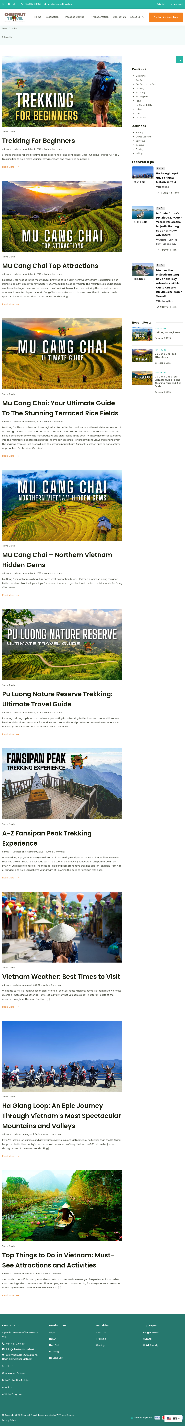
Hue (138, 113)
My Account (177, 4)
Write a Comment (53, 149)
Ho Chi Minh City (144, 105)
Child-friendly (151, 1345)
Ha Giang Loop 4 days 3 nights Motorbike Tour (167, 178)
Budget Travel (151, 1332)
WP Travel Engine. (65, 1415)
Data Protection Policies (15, 1380)
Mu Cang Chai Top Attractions (50, 265)
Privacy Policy (9, 1420)
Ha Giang (140, 92)
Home (37, 17)
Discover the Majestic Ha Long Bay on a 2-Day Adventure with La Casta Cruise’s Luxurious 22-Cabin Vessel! (169, 283)
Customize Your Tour (166, 17)
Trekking (101, 1338)
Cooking (140, 145)
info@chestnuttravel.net (60, 4)
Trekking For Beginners (38, 140)
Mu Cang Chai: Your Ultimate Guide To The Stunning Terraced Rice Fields (168, 381)
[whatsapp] (9, 4)
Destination (52, 17)
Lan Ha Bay (141, 117)
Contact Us (119, 17)
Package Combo (74, 17)
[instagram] (3, 4)
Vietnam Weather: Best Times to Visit (61, 976)
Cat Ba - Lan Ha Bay (146, 84)
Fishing (139, 153)
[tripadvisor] (14, 4)
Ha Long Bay (142, 96)
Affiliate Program (12, 1394)
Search (179, 59)
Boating (139, 132)
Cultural (147, 1338)
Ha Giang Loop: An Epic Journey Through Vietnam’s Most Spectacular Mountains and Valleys (61, 1115)
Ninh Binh (54, 1345)
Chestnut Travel (29, 1415)
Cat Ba (139, 80)
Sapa (52, 1332)
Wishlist (161, 4)
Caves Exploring (143, 136)
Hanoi (138, 100)
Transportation (100, 17)
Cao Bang (141, 75)
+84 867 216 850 (33, 4)
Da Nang (140, 88)
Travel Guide (8, 131)
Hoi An (139, 109)
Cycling (139, 149)
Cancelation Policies (13, 1373)
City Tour (140, 140)
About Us (135, 17)
